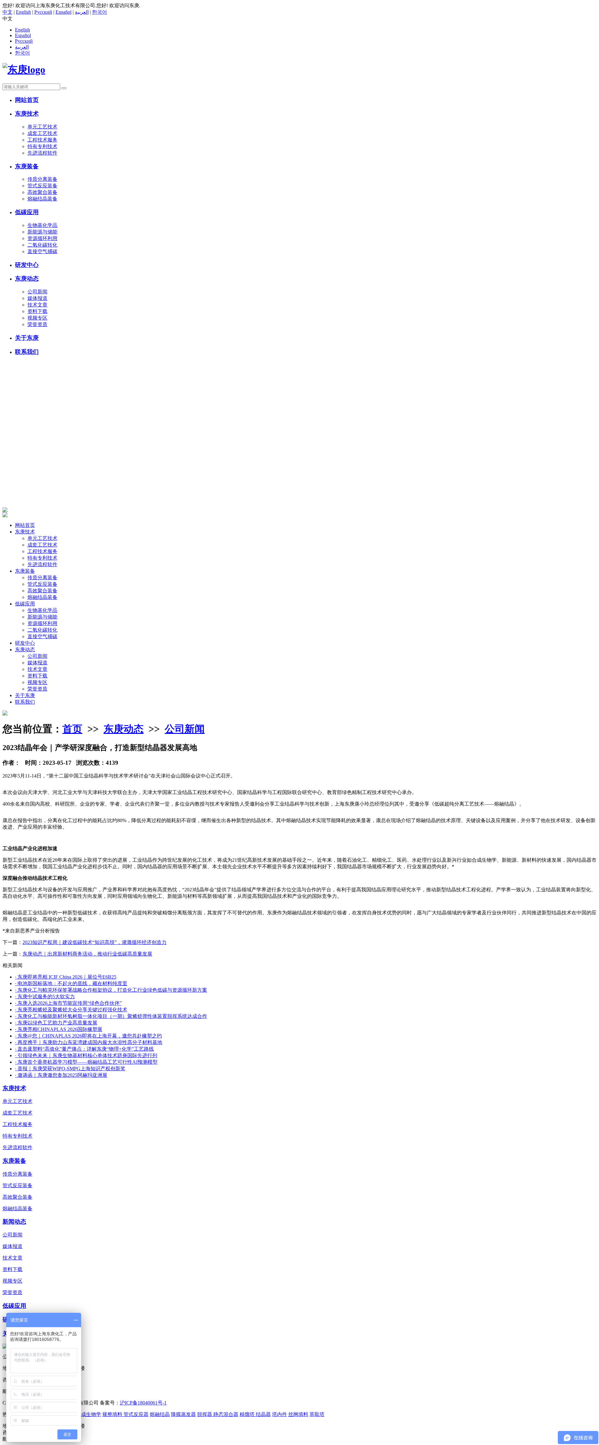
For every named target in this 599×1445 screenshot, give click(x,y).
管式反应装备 (42, 185)
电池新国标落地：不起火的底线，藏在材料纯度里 (71, 983)
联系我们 (27, 352)
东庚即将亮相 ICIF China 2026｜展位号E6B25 (65, 977)
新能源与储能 (42, 231)
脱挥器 (205, 1414)
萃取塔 (316, 1414)
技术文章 (37, 304)
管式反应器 (136, 1414)
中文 (7, 12)
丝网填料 (298, 1414)
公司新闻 (37, 291)
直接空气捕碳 (42, 251)
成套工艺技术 (42, 133)
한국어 (99, 12)
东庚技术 (27, 113)
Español (63, 12)
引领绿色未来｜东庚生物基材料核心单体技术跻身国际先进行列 (86, 1055)
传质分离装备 (42, 179)
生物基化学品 (42, 225)
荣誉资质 (37, 324)
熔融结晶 (160, 1414)
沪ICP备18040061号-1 (143, 1402)
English (23, 12)
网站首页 (27, 100)
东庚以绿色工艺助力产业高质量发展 (56, 1022)
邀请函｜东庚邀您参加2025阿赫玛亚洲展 (61, 1075)
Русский (43, 12)
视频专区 (37, 317)
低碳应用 (27, 212)
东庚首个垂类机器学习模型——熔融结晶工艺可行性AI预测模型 (86, 1062)
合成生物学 (88, 1414)
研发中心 (27, 265)
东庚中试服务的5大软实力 (45, 996)
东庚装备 (27, 166)
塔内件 (279, 1414)
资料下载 (37, 311)
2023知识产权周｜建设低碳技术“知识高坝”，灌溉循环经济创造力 (94, 942)
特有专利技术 (42, 146)
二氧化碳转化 (42, 245)
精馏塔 (248, 1414)
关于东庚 (27, 338)
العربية (82, 12)
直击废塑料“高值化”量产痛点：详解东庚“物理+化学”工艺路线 (84, 1049)
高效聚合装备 (42, 192)
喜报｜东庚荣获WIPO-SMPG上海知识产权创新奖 (70, 1068)
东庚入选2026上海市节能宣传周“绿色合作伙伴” (68, 1003)
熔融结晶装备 (42, 198)
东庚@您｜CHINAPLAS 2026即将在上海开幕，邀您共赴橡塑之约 (88, 1035)
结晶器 (263, 1414)
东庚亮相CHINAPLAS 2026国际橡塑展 (58, 1029)
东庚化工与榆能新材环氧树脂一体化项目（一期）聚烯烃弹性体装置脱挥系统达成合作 (111, 1016)
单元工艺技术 (42, 126)
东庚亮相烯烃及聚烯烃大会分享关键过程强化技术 (71, 1009)
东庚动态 (27, 278)
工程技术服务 (42, 139)
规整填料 (113, 1414)
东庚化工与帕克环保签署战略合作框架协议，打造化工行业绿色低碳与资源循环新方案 (111, 990)
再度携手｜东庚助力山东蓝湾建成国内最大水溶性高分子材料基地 (88, 1042)
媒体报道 (37, 298)
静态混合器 (225, 1414)
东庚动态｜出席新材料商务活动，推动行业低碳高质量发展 (87, 953)
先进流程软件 (42, 153)
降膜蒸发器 (183, 1414)
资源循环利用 (42, 238)
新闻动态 (14, 1221)
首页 (72, 729)
